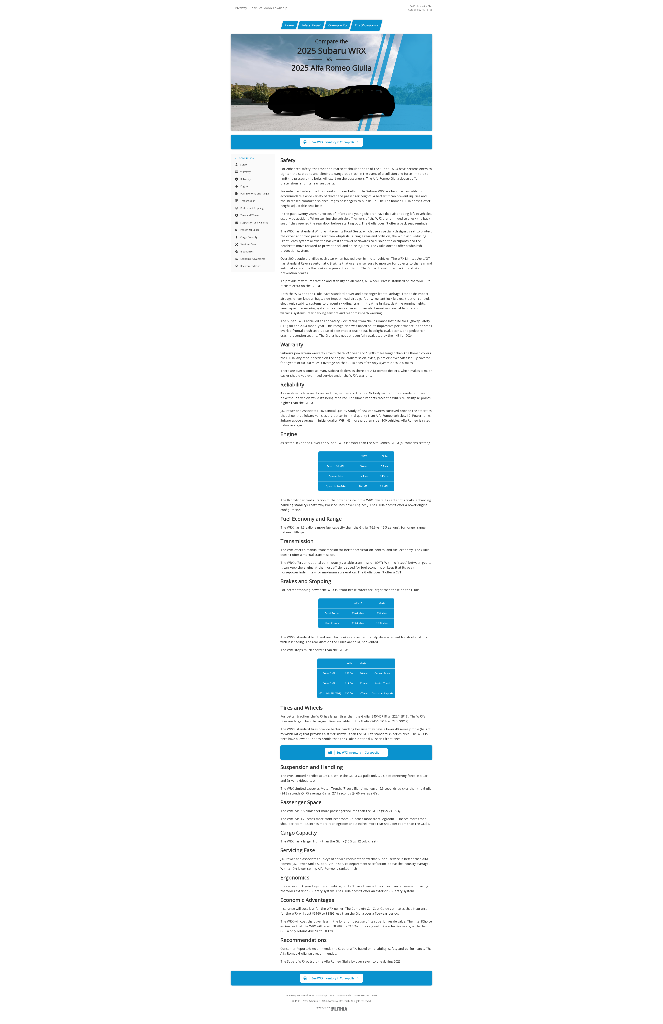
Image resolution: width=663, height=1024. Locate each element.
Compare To (337, 25)
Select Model (311, 25)
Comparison (246, 158)
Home (289, 25)
